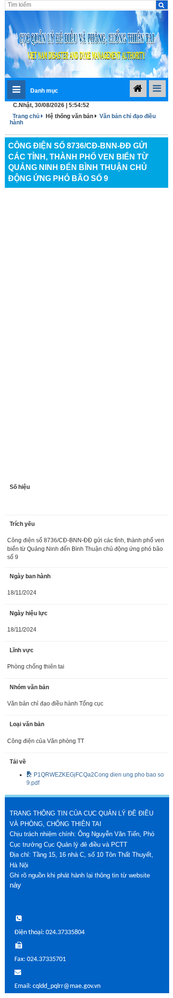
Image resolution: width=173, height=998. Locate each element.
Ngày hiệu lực (29, 613)
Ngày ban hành (30, 576)
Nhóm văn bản (29, 687)
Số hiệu (20, 487)
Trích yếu (22, 524)
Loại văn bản (27, 724)
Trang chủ (26, 116)
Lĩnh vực (22, 650)
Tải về (18, 761)
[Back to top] (145, 970)
